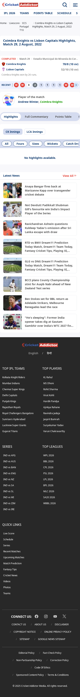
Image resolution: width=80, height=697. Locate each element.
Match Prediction (12, 563)
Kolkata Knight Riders (13, 377)
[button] (76, 85)
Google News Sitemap (51, 639)
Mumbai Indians (11, 383)
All (6, 144)
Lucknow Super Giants (14, 425)
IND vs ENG (9, 473)
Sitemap (25, 639)
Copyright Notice (25, 631)
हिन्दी (49, 353)
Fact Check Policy (52, 652)
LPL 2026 (48, 479)
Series (6, 545)
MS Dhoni (48, 383)
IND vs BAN (9, 467)
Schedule (64, 13)
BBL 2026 (48, 461)
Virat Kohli (48, 395)
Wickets (52, 144)
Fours (20, 144)
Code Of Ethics (42, 667)
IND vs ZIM (9, 503)
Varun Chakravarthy (54, 431)
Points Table (43, 13)
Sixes (35, 144)
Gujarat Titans (10, 431)
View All (68, 176)
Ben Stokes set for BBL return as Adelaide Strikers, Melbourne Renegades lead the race (46, 303)
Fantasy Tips (10, 569)
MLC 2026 (48, 491)
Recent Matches (12, 551)
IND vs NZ (8, 479)
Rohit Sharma (50, 389)
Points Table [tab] (63, 116)
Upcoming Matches (13, 557)
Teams (24, 13)
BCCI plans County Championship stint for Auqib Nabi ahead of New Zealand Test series (48, 284)
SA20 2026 (49, 497)
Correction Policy (59, 660)
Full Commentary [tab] (36, 116)
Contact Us (19, 624)
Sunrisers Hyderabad (13, 419)
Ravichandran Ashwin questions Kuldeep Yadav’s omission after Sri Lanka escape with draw (48, 228)
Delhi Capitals (9, 395)
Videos (6, 581)
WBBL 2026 (49, 503)
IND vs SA (8, 485)
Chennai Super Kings (13, 389)
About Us (40, 624)
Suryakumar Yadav (53, 425)
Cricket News (10, 575)
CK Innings (13, 132)
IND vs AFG (9, 455)
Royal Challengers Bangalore (18, 413)
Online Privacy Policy (57, 631)
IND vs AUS (9, 461)
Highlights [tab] (11, 116)
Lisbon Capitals (15, 69)
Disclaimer (62, 624)
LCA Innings (35, 132)
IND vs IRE (9, 509)
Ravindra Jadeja (51, 413)
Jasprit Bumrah (51, 419)
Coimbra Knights (16, 64)
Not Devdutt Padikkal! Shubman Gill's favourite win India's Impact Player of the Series (47, 209)
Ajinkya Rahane (51, 407)
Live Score (8, 533)
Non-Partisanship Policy (29, 660)
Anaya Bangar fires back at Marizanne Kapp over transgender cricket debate (47, 190)
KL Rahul (47, 377)
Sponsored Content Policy (30, 675)
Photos (7, 587)
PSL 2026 (48, 473)
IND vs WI (8, 497)
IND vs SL (8, 491)
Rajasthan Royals (11, 407)
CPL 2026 (48, 467)
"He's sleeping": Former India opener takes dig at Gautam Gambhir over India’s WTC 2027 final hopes (49, 322)
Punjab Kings (9, 401)
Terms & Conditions (58, 675)
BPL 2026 (48, 485)
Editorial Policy (26, 652)
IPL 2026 (9, 13)
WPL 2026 (48, 455)
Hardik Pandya (51, 401)
